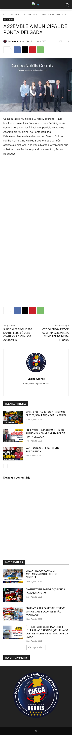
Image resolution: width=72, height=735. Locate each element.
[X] (25, 49)
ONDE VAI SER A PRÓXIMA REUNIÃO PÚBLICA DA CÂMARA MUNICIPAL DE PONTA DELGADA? (45, 433)
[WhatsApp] (40, 49)
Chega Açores (17, 41)
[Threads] (50, 389)
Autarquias (16, 14)
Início (5, 14)
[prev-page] (5, 466)
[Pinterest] (32, 49)
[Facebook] (17, 49)
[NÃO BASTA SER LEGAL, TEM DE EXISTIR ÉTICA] (13, 453)
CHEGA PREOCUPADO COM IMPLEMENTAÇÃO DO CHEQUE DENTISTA (42, 574)
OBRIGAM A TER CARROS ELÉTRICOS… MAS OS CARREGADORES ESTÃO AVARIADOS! (46, 611)
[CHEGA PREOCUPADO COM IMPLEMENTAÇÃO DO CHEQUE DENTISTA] (13, 576)
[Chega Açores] (5, 41)
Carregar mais (35, 647)
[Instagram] (27, 389)
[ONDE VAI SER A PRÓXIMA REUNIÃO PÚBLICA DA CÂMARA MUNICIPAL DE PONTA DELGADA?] (13, 435)
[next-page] (11, 466)
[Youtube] (45, 389)
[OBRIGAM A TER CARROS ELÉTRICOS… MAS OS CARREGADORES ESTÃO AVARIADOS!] (13, 614)
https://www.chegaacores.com (36, 383)
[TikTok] (33, 389)
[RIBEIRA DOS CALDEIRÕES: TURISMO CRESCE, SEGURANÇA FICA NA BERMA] (13, 417)
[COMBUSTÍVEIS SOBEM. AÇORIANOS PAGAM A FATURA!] (13, 595)
